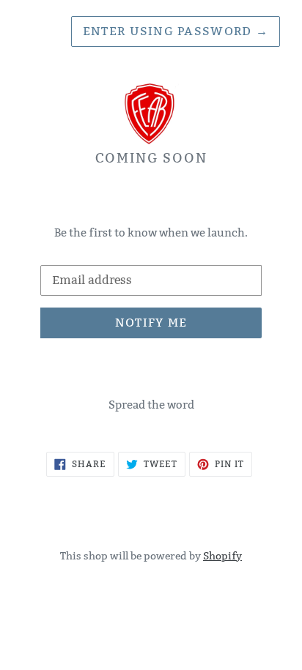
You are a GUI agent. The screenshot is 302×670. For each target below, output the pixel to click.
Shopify (222, 555)
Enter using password (175, 31)
